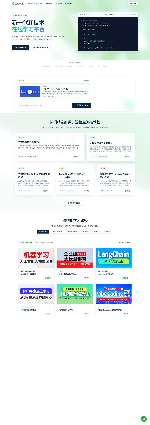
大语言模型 (44, 231)
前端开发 (108, 231)
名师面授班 (69, 4)
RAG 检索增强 (57, 231)
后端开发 (96, 231)
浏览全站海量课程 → (75, 203)
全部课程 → (87, 81)
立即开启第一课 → (81, 105)
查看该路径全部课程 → (125, 242)
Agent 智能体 (72, 231)
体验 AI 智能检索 (40, 47)
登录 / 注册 (133, 3)
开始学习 (77, 157)
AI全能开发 (58, 4)
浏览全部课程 (19, 47)
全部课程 (49, 4)
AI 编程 (85, 231)
